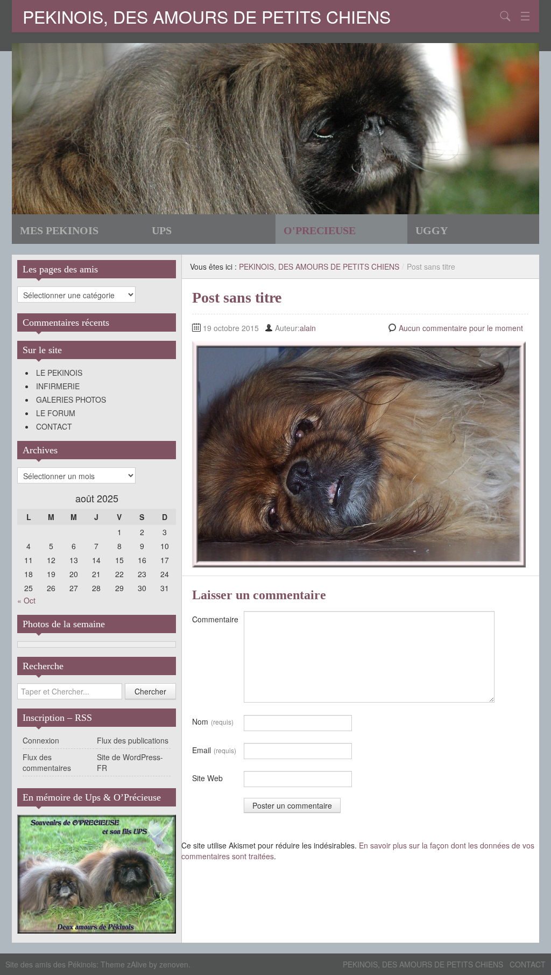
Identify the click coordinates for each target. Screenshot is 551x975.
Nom (213, 721)
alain (308, 327)
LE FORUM (55, 413)
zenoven (173, 964)
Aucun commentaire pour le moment (461, 327)
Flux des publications (132, 740)
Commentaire (215, 619)
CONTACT (54, 426)
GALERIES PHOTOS (71, 399)
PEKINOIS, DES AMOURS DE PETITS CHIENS (207, 16)
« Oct (26, 600)
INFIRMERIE (58, 386)
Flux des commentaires (47, 762)
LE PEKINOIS (59, 372)
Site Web (207, 778)
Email (214, 750)
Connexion (41, 740)
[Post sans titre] (359, 453)
